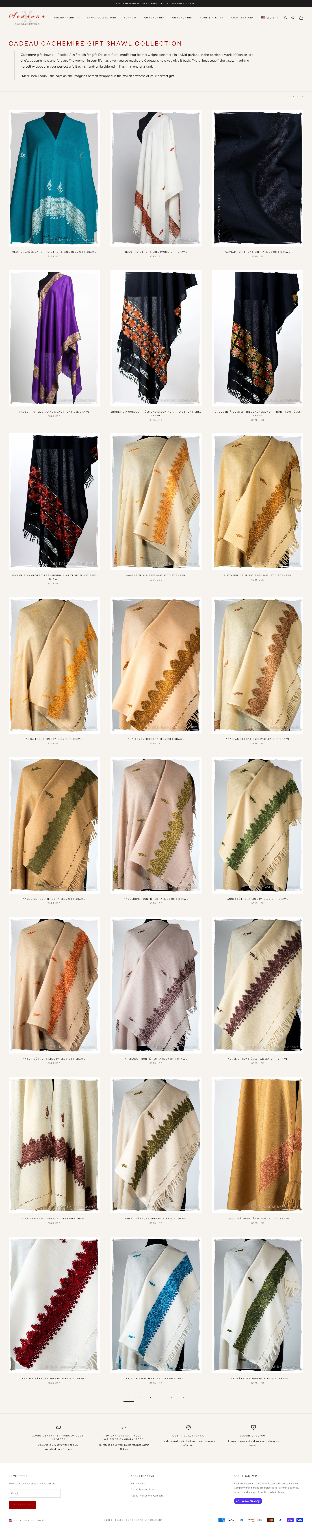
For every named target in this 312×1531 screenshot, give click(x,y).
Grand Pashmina (66, 17)
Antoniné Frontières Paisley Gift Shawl (54, 1058)
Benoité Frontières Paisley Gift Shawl (156, 1378)
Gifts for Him (182, 17)
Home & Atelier (211, 17)
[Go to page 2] (183, 1398)
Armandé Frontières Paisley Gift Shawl (156, 1058)
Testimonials (138, 1483)
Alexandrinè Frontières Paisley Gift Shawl (258, 575)
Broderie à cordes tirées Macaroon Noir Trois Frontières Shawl (156, 413)
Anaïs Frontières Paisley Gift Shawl (156, 739)
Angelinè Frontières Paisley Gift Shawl (54, 899)
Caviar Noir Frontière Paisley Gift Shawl (257, 251)
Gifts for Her (154, 17)
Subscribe (22, 1505)
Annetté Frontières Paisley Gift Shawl (258, 899)
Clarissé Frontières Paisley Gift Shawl (258, 1378)
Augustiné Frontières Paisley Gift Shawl (258, 1218)
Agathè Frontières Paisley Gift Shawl (156, 575)
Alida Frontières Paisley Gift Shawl (54, 739)
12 (172, 1397)
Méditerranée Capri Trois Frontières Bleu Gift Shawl (54, 251)
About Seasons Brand (143, 1489)
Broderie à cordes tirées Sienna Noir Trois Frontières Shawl (54, 577)
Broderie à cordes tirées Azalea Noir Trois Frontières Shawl (258, 413)
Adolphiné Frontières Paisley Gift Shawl (54, 1218)
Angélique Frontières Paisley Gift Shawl (156, 899)
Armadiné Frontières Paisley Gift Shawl (156, 1218)
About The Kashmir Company (147, 1495)
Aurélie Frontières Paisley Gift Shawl (258, 1058)
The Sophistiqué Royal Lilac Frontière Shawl (54, 411)
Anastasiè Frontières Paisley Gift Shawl (258, 739)
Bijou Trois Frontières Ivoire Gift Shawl (156, 251)
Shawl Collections (102, 17)
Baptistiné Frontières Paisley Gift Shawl (54, 1378)
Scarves (130, 17)
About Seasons (242, 17)
